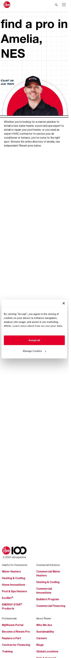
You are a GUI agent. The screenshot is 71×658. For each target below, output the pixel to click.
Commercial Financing (50, 605)
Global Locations (47, 651)
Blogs (40, 644)
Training (7, 651)
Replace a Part (11, 638)
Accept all (34, 340)
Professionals (9, 618)
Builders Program (47, 599)
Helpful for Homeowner (14, 565)
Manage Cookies (32, 351)
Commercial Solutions (48, 565)
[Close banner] (63, 303)
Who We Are (44, 625)
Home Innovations (13, 584)
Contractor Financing (16, 644)
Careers (41, 638)
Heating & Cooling (13, 578)
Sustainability (45, 631)
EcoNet (7, 598)
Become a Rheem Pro (16, 631)
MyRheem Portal (12, 625)
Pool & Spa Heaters (14, 591)
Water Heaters (11, 571)
